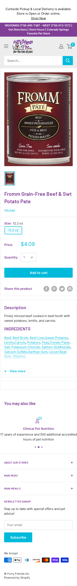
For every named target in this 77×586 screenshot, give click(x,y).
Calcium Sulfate (15, 352)
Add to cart (38, 273)
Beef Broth (20, 338)
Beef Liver (37, 338)
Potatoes (33, 342)
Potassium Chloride (25, 347)
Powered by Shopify (17, 577)
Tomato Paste (60, 342)
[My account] (61, 46)
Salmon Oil (49, 347)
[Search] (68, 60)
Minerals (64, 347)
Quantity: (11, 257)
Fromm (9, 210)
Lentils (9, 342)
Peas (45, 342)
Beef (7, 338)
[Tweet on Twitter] (62, 289)
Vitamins (19, 356)
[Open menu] (6, 46)
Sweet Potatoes (56, 338)
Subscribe (18, 537)
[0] (69, 46)
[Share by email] (70, 289)
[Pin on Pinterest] (54, 289)
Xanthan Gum (37, 352)
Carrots (20, 342)
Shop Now (38, 18)
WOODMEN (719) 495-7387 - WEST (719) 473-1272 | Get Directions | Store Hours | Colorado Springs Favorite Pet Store (38, 29)
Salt (7, 347)
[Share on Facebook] (46, 289)
